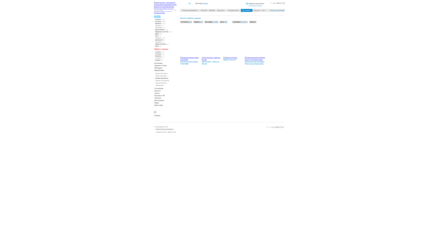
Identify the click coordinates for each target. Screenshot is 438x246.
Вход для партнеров (277, 10)
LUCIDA (215, 22)
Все (190, 22)
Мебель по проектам (162, 80)
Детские (159, 25)
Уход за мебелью (161, 83)
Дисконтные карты (162, 73)
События (157, 98)
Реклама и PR (159, 95)
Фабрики (212, 10)
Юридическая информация (164, 129)
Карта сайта (158, 105)
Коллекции (158, 63)
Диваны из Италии (229, 60)
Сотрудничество (233, 10)
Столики (160, 58)
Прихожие (160, 27)
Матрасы (160, 42)
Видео (156, 103)
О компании (158, 88)
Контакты (257, 10)
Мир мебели (160, 85)
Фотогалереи (159, 100)
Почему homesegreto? (189, 10)
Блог (263, 10)
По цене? (244, 22)
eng (189, 3)
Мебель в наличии (161, 49)
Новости (157, 91)
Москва (205, 3)
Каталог (157, 17)
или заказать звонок (255, 6)
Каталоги (204, 10)
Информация (159, 70)
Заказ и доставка (161, 76)
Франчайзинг (246, 10)
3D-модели (158, 68)
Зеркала (160, 38)
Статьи (156, 93)
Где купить (221, 10)
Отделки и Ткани (160, 65)
